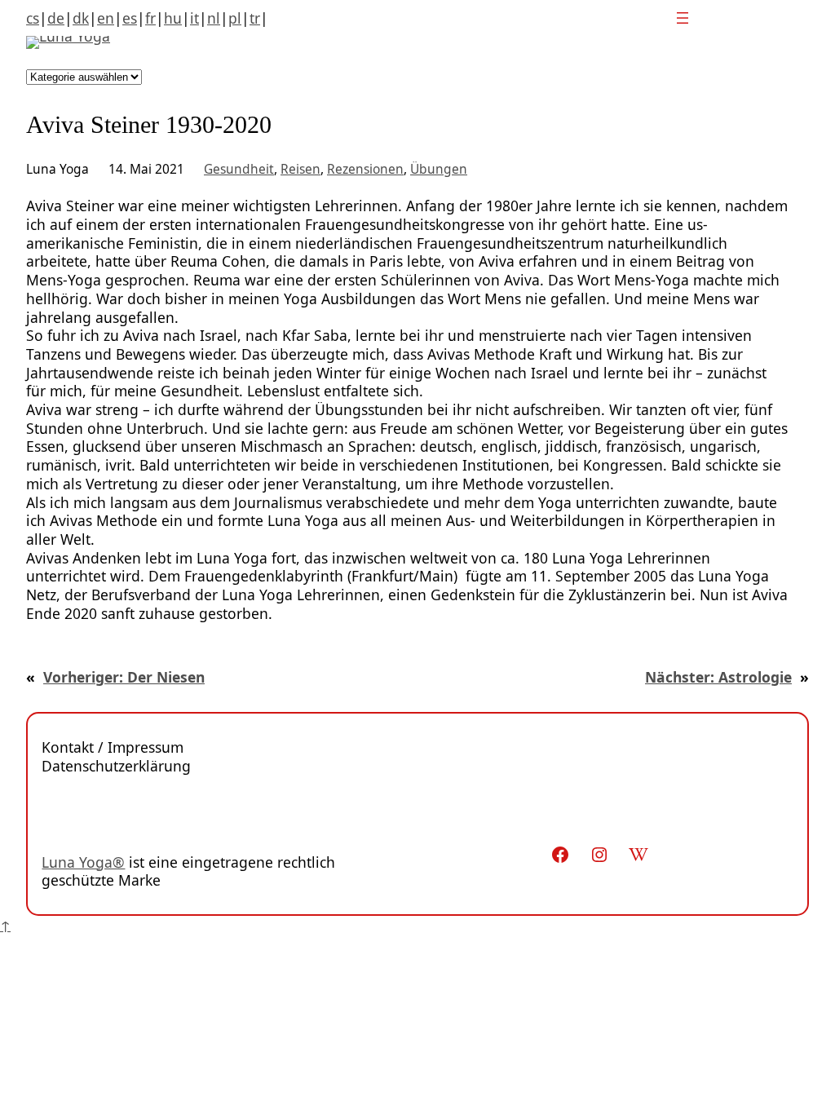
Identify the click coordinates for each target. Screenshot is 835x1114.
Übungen (438, 169)
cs (32, 18)
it (194, 18)
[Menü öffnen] (682, 18)
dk (81, 18)
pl (234, 18)
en (105, 18)
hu (173, 18)
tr (255, 18)
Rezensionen (365, 169)
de (55, 18)
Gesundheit (239, 169)
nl (213, 18)
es (129, 18)
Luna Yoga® (83, 862)
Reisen (300, 169)
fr (150, 18)
